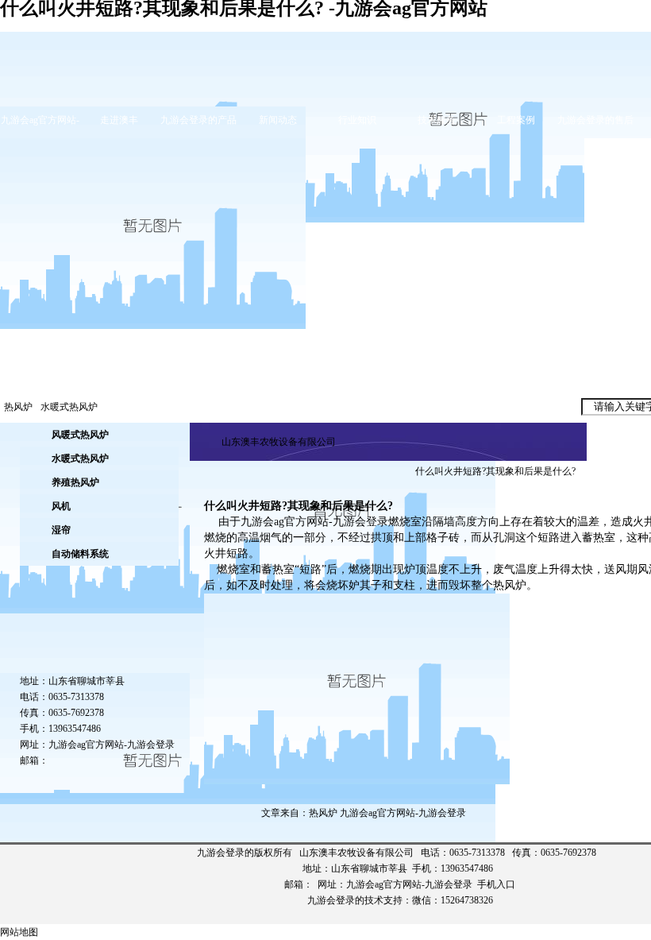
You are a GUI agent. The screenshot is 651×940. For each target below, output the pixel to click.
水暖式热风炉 (69, 406)
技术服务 (437, 120)
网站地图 (19, 932)
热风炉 (18, 406)
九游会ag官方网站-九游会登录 (111, 744)
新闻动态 (278, 120)
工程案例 (516, 120)
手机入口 (496, 884)
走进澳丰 (119, 120)
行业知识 (357, 120)
